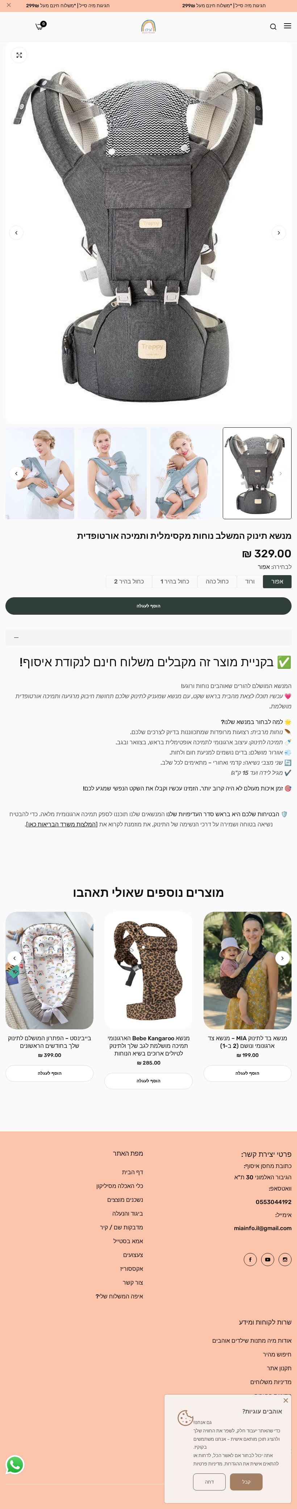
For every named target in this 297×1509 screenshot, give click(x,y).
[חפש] (273, 26)
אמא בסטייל (128, 1241)
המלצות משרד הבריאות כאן (62, 824)
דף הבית (132, 1172)
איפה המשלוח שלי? (119, 1296)
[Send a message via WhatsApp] (15, 1464)
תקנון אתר (279, 1368)
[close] (8, 6)
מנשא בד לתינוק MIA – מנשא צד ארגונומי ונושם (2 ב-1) (247, 1042)
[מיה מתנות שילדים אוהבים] (148, 26)
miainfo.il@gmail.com (263, 1228)
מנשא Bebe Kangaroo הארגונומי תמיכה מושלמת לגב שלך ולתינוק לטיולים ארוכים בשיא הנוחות (149, 1046)
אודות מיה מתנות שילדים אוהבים (252, 1340)
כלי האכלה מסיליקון (119, 1186)
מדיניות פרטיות (207, 1463)
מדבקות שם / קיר (121, 1227)
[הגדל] (19, 55)
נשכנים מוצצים (125, 1199)
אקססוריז (131, 1268)
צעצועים (133, 1255)
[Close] (285, 1400)
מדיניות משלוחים (271, 1382)
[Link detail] (285, 1259)
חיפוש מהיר (277, 1354)
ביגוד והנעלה (127, 1213)
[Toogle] (148, 637)
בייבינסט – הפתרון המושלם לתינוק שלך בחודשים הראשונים (49, 1042)
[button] (16, 232)
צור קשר (133, 1282)
